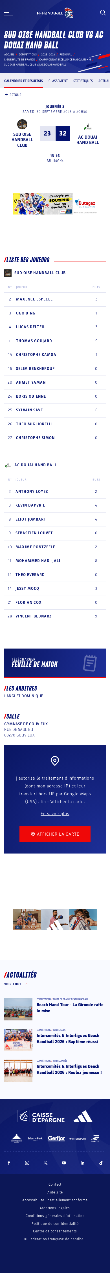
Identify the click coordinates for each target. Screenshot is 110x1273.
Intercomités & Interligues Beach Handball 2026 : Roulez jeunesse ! (69, 1069)
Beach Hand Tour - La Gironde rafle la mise (70, 1008)
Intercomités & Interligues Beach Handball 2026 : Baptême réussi (68, 1038)
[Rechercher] (103, 12)
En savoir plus (55, 814)
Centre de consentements (55, 1231)
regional (66, 54)
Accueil (9, 54)
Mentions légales (55, 1208)
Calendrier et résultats (23, 81)
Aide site (55, 1192)
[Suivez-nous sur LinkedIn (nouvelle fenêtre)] (82, 1163)
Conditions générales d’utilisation (55, 1216)
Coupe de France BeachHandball (70, 999)
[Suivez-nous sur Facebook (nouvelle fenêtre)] (9, 1163)
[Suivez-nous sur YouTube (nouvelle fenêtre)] (64, 1163)
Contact (55, 1184)
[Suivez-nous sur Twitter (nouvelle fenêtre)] (45, 1163)
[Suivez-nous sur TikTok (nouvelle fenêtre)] (101, 1163)
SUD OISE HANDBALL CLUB (22, 140)
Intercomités (60, 1061)
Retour (15, 95)
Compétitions (28, 54)
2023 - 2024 (48, 54)
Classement (58, 81)
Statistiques (83, 81)
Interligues (59, 1030)
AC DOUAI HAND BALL (87, 139)
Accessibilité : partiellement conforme (55, 1200)
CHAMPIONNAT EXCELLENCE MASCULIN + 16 (65, 59)
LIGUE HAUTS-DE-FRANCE (19, 59)
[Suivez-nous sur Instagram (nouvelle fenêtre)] (27, 1163)
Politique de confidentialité (55, 1223)
